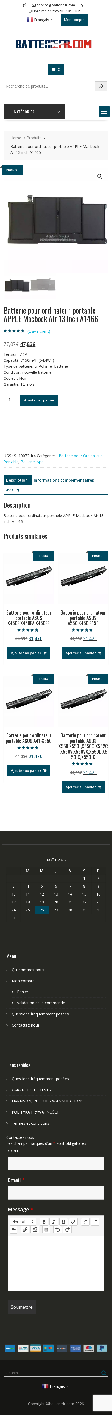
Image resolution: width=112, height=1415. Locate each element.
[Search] (101, 86)
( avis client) (38, 331)
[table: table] (46, 1229)
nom (13, 1150)
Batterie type (32, 461)
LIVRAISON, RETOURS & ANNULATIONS (47, 1101)
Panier (22, 991)
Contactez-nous (26, 1025)
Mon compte (74, 19)
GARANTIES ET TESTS (31, 1089)
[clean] (73, 1222)
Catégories (24, 111)
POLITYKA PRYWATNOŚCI (35, 1112)
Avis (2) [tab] (12, 490)
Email (16, 1180)
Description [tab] (17, 480)
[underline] (63, 1222)
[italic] (53, 1222)
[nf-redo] (67, 1229)
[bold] (44, 1222)
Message (20, 1209)
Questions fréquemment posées (40, 1014)
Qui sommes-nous (28, 969)
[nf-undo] (57, 1229)
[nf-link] (25, 1229)
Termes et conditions (30, 1123)
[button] (104, 111)
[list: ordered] (85, 1222)
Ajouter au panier (39, 400)
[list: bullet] (95, 1222)
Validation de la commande (41, 1002)
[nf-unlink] (34, 1229)
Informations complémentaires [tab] (64, 480)
